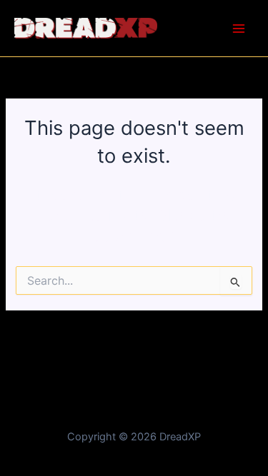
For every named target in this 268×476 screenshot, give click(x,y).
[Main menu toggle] (239, 29)
